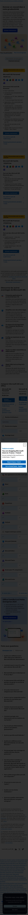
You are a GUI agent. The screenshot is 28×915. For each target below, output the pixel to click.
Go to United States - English (14, 466)
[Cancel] (24, 445)
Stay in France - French (14, 462)
